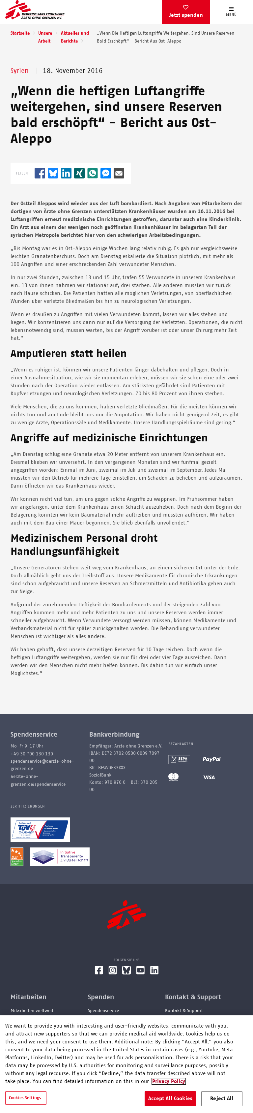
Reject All (222, 1098)
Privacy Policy (168, 1081)
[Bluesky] (126, 972)
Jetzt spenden (186, 15)
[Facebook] (99, 972)
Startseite (20, 33)
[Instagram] (112, 972)
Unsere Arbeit (45, 37)
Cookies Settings (25, 1098)
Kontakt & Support (184, 1010)
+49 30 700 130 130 (32, 754)
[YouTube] (140, 972)
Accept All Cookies (170, 1098)
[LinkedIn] (154, 972)
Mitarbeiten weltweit (32, 1010)
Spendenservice (103, 1010)
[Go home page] (35, 9)
